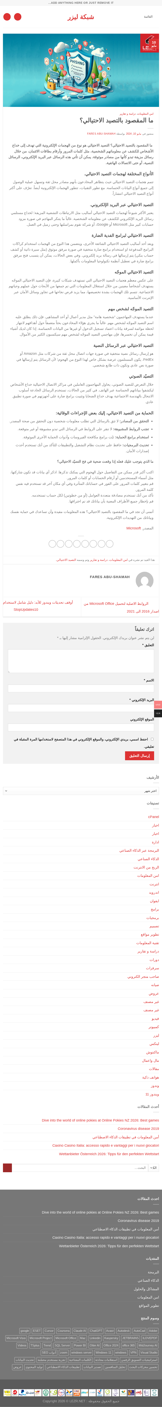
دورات (154, 960)
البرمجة (153, 1272)
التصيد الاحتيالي (66, 559)
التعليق (148, 645)
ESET (37, 1330)
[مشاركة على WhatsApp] (109, 544)
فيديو (155, 1018)
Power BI (80, 1345)
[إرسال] (7, 1167)
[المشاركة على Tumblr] (52, 544)
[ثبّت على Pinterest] (69, 544)
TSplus (35, 1345)
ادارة (155, 842)
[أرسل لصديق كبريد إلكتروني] (77, 544)
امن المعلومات (146, 113)
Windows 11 (103, 1352)
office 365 (128, 1345)
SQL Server (62, 1345)
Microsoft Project (41, 1338)
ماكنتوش (152, 1052)
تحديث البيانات (25, 1359)
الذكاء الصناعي (148, 859)
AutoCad (139, 1330)
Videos (22, 1345)
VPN (133, 1352)
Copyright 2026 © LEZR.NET (64, 1401)
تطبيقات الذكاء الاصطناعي (63, 1367)
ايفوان (154, 901)
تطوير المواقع (149, 1305)
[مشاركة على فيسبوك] (101, 544)
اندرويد (154, 892)
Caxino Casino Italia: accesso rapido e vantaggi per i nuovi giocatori (105, 1145)
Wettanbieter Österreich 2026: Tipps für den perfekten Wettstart (109, 1154)
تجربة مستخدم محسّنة (51, 1359)
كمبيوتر (154, 1027)
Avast (110, 1330)
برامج (155, 909)
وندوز (155, 1086)
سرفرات (152, 968)
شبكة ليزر (81, 17)
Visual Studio (148, 1352)
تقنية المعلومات (147, 943)
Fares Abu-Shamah (101, 133)
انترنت (154, 884)
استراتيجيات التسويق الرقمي (139, 1359)
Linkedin (95, 1338)
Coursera (63, 1330)
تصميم (154, 926)
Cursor (49, 1330)
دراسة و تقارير (128, 113)
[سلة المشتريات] (7, 16)
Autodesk (124, 1330)
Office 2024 (111, 1345)
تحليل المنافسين (115, 1367)
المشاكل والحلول (146, 1289)
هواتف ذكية (150, 1077)
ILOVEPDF (150, 1338)
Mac (83, 1338)
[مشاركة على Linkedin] (60, 544)
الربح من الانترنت (146, 867)
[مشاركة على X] (93, 544)
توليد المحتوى (34, 1367)
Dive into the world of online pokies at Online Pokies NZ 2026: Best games (100, 1120)
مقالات (154, 1069)
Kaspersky (111, 1338)
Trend (47, 1345)
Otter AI (95, 1345)
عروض (154, 993)
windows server (81, 1352)
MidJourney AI (148, 1345)
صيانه (155, 985)
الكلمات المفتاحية (80, 1359)
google (25, 1330)
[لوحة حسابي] (17, 16)
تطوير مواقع (150, 934)
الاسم (149, 680)
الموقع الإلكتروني (142, 719)
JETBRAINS (130, 1338)
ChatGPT (96, 1330)
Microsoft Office (66, 1338)
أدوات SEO (49, 1352)
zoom (63, 1352)
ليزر (156, 1035)
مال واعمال (150, 1060)
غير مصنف (151, 1002)
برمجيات (152, 918)
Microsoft (133, 528)
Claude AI (79, 1330)
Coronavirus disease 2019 (138, 1128)
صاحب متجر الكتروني (143, 976)
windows (120, 1352)
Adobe (153, 1330)
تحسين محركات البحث (143, 1367)
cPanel (153, 817)
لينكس (154, 1044)
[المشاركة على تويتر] (85, 544)
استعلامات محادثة (106, 1359)
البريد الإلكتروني (141, 700)
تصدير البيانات (92, 1367)
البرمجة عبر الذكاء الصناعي (139, 850)
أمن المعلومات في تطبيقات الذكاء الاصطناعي (125, 1137)
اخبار (155, 825)
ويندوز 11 (152, 1094)
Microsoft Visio (16, 1338)
